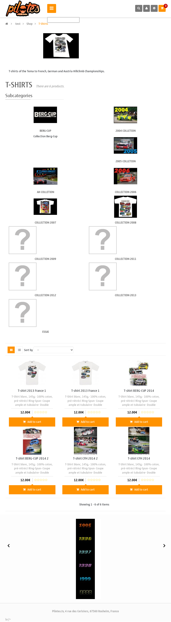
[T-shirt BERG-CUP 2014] (139, 373)
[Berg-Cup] (45, 115)
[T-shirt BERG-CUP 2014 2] (32, 440)
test (17, 23)
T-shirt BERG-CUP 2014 (139, 390)
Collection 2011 (125, 258)
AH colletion (45, 192)
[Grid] (11, 350)
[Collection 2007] (45, 207)
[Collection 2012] (45, 276)
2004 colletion (126, 130)
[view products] (85, 525)
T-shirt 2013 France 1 (32, 390)
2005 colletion (126, 161)
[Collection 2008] (125, 207)
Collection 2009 (45, 258)
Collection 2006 (125, 192)
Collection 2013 (125, 295)
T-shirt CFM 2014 (139, 458)
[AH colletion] (45, 176)
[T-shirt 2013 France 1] (32, 373)
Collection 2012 (45, 295)
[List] (19, 350)
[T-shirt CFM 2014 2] (85, 440)
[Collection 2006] (125, 176)
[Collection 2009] (45, 240)
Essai (45, 331)
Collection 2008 (125, 222)
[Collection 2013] (125, 276)
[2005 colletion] (125, 145)
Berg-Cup (45, 130)
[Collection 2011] (125, 240)
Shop (29, 23)
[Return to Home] (6, 23)
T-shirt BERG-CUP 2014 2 (32, 458)
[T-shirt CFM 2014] (139, 440)
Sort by (28, 350)
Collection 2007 (45, 222)
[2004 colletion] (125, 115)
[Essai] (45, 313)
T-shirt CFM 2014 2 (85, 458)
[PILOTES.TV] (23, 8)
